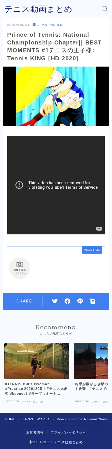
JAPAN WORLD (49, 24)
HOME (10, 419)
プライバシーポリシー (68, 432)
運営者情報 (35, 432)
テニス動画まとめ (38, 9)
